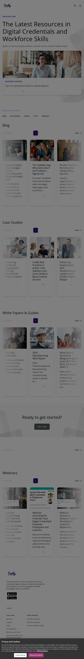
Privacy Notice (42, 651)
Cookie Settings (20, 655)
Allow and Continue (36, 655)
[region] (42, 648)
